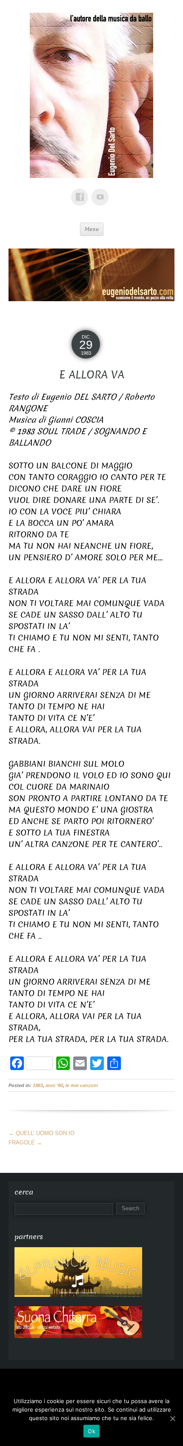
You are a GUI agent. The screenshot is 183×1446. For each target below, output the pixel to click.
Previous (19, 272)
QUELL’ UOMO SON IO (41, 1133)
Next (163, 272)
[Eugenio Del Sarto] (91, 99)
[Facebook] (81, 191)
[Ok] (172, 1418)
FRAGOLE (25, 1142)
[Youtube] (102, 191)
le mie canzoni (82, 1085)
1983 (38, 1085)
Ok (91, 1431)
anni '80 (54, 1085)
